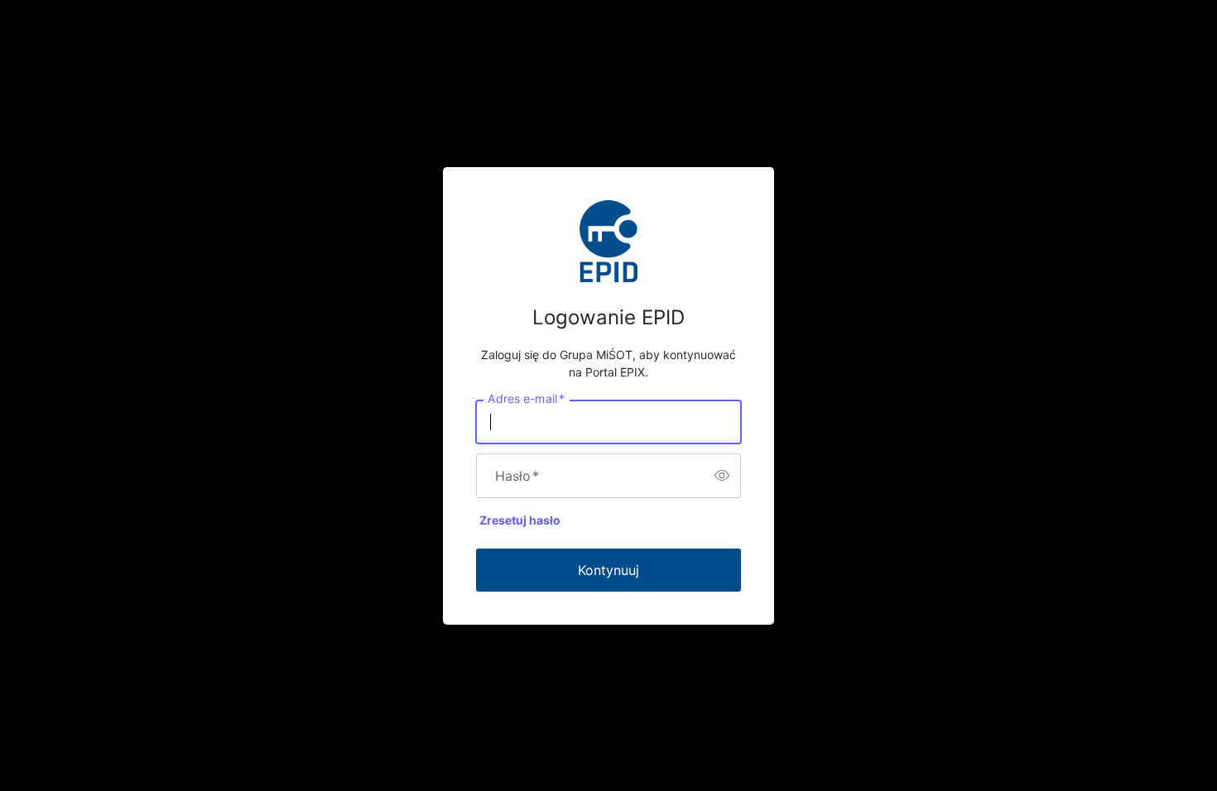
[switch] (722, 475)
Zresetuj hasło (519, 520)
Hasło (517, 475)
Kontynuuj (608, 570)
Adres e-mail (526, 398)
